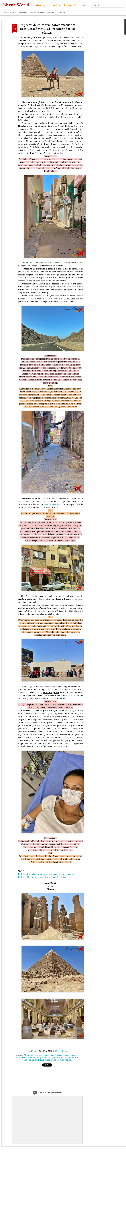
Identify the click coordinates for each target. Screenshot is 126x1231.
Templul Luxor (51, 1060)
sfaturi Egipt (49, 1057)
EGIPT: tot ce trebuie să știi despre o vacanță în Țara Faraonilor (46, 874)
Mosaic (33, 12)
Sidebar (41, 12)
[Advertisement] (99, 72)
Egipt (32, 1055)
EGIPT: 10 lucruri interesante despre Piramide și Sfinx (42, 877)
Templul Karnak (71, 1057)
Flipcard (13, 12)
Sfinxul (60, 1057)
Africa (26, 1055)
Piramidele (20, 1057)
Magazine (23, 12)
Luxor (60, 1055)
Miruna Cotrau (61, 1051)
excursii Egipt (42, 1055)
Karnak (53, 1055)
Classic (5, 12)
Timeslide (61, 12)
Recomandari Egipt (34, 1057)
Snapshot (50, 12)
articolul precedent (51, 504)
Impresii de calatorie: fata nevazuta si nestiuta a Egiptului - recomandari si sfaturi (47, 28)
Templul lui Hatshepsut (34, 1060)
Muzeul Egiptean (71, 1055)
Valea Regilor (65, 1060)
